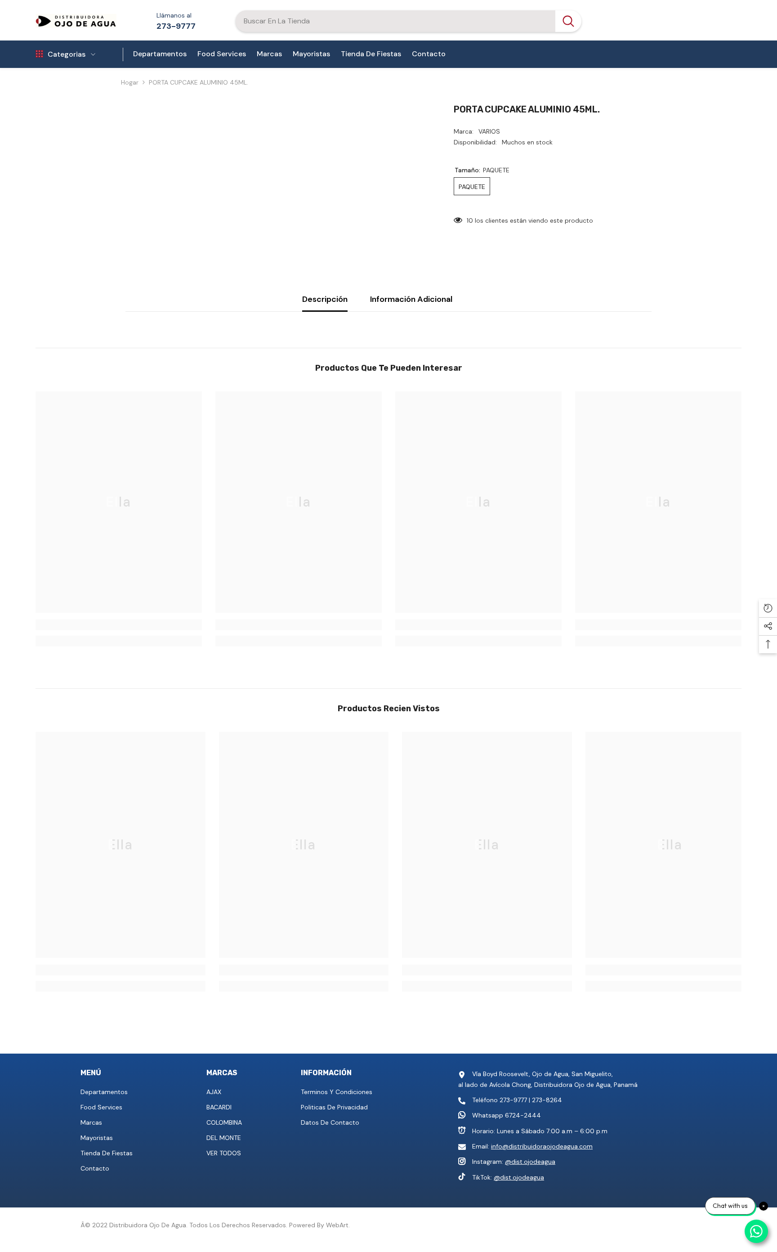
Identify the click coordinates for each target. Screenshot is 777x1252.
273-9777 (176, 26)
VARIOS (489, 131)
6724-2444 (523, 1115)
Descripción (325, 299)
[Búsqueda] (408, 21)
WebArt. (338, 1225)
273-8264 (547, 1100)
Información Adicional (411, 299)
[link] (119, 624)
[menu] (39, 54)
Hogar (129, 82)
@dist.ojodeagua (530, 1162)
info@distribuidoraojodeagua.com (542, 1146)
